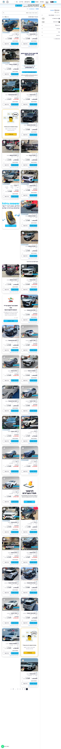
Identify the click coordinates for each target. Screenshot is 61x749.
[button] (27, 2)
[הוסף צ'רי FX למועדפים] (4, 20)
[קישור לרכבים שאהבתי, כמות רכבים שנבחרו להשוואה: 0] (4, 2)
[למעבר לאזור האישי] (7, 2)
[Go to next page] (11, 689)
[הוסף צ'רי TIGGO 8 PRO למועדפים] (23, 20)
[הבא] (23, 25)
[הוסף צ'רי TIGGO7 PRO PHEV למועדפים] (4, 569)
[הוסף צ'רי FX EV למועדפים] (4, 172)
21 (13, 689)
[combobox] (21, 13)
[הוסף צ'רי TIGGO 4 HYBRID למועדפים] (4, 51)
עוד (16, 1)
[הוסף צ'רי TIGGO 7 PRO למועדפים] (23, 327)
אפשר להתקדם (11, 320)
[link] (29, 25)
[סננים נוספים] (54, 39)
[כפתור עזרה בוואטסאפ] (2, 746)
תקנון (10, 76)
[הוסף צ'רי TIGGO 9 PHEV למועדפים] (23, 142)
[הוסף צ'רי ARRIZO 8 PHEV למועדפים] (4, 142)
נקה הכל (52, 10)
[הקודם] (35, 25)
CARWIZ (37, 8)
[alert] (25, 33)
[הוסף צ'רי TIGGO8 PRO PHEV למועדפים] (4, 81)
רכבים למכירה (31, 8)
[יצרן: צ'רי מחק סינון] (55, 12)
